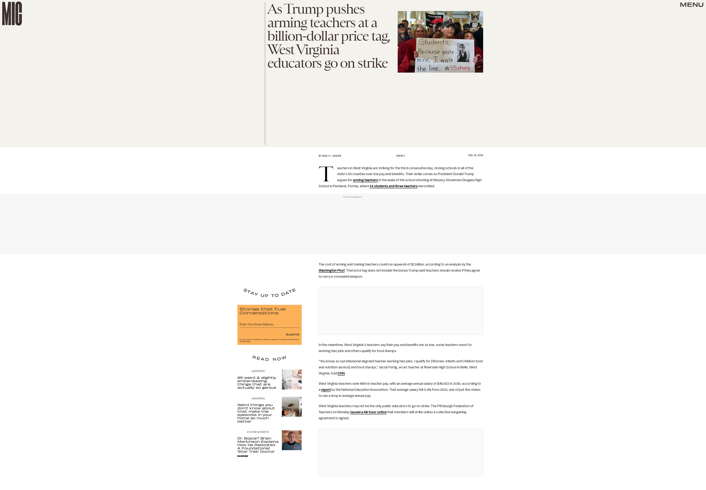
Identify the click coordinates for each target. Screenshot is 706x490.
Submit (292, 334)
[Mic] (12, 13)
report (326, 390)
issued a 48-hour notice (368, 412)
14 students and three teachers (394, 186)
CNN (341, 373)
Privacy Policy (245, 341)
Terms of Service (289, 339)
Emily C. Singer (331, 156)
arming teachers (365, 180)
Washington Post (332, 270)
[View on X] (401, 310)
